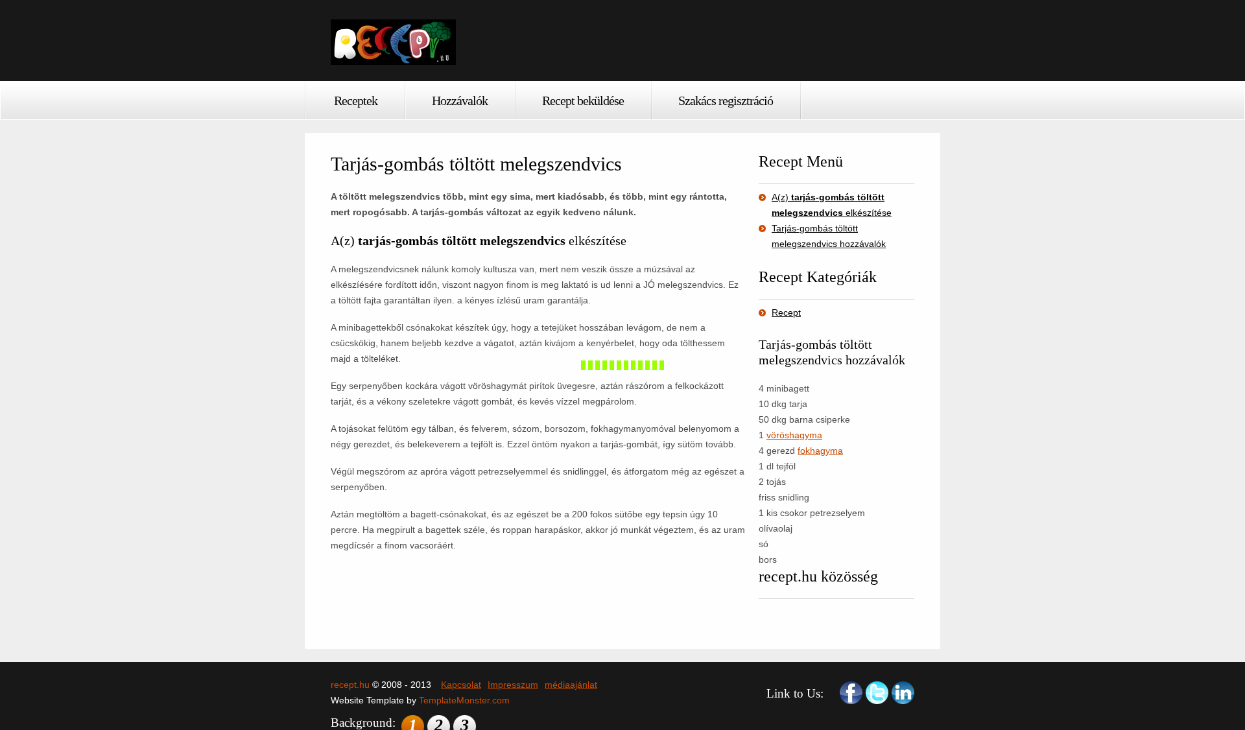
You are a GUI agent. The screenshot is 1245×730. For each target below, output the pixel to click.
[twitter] (877, 692)
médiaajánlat (571, 684)
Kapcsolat (461, 684)
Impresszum (513, 684)
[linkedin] (903, 692)
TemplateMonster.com (464, 700)
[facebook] (851, 692)
